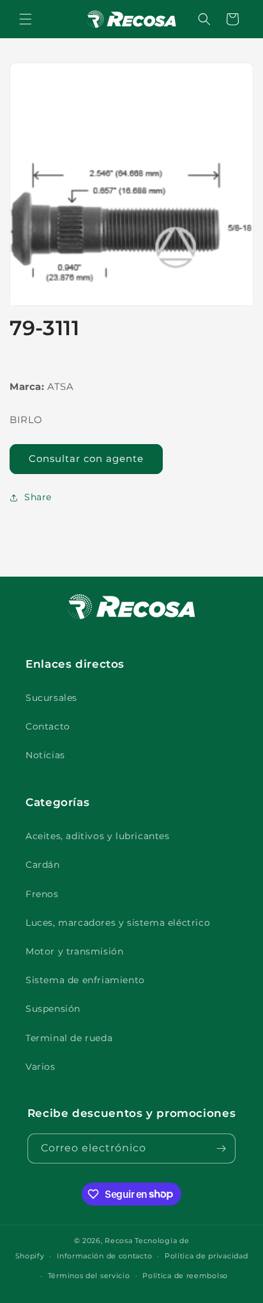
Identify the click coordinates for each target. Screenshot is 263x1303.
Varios (41, 1066)
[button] (25, 19)
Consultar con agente (86, 458)
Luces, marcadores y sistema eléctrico (118, 922)
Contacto (48, 726)
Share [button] (38, 497)
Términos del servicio (89, 1275)
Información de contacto (104, 1255)
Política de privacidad (206, 1255)
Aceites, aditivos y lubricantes (98, 836)
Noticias (45, 755)
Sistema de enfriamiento (85, 980)
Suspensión (53, 1008)
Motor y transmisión (74, 951)
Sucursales (51, 697)
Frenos (42, 894)
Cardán (43, 864)
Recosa (120, 1240)
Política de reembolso (185, 1275)
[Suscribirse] (221, 1148)
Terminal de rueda (69, 1038)
